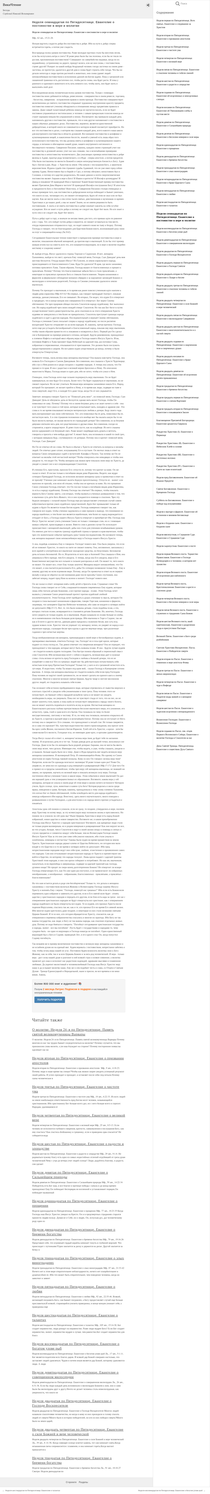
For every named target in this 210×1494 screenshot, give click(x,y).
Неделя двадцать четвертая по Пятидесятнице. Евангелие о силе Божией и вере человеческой (177, 304)
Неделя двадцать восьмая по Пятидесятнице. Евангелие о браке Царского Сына (173, 360)
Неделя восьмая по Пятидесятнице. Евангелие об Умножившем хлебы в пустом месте (174, 111)
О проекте (71, 1482)
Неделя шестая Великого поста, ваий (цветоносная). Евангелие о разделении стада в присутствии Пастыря (175, 625)
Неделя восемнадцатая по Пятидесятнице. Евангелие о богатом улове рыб (170, 1491)
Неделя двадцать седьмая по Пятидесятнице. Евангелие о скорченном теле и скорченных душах (176, 345)
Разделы (83, 1482)
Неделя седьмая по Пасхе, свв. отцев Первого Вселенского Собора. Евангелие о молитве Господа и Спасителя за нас (177, 734)
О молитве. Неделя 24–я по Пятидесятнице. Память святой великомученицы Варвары (73, 1031)
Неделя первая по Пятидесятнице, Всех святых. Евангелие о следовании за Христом (175, 24)
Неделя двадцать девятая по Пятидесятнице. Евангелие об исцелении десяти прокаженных (176, 374)
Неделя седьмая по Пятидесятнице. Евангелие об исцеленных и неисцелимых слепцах (177, 96)
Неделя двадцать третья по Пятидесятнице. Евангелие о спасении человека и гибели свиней (177, 289)
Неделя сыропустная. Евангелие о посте (176, 545)
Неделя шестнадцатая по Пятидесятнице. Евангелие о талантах (32, 1491)
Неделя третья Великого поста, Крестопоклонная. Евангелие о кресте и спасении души (176, 587)
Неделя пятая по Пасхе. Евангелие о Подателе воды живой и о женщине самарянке (174, 697)
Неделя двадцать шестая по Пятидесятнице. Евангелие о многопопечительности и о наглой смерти (177, 330)
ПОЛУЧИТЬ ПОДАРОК (49, 999)
